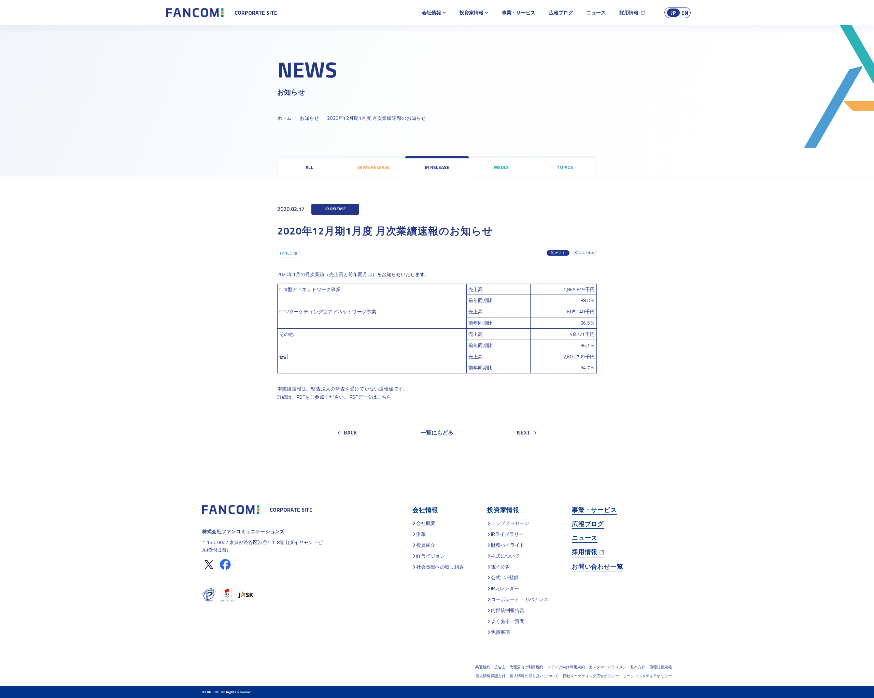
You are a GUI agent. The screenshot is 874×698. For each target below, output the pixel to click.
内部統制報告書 (507, 610)
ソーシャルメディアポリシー (647, 676)
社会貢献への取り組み (440, 566)
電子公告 (500, 566)
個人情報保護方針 (491, 676)
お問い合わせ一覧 (597, 566)
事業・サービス (518, 12)
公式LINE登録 (505, 577)
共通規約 (482, 667)
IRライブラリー (507, 534)
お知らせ (309, 118)
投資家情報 (471, 12)
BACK (350, 432)
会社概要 (425, 523)
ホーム (284, 118)
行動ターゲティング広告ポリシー (591, 676)
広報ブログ (561, 12)
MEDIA (501, 167)
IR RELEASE (437, 167)
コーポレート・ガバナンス (519, 599)
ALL (309, 167)
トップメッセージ (510, 523)
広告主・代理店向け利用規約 (518, 667)
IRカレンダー (505, 588)
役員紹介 (425, 545)
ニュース (596, 12)
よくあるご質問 (507, 621)
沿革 (421, 534)
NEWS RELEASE (373, 167)
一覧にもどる (437, 432)
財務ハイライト (507, 545)
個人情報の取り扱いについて (534, 676)
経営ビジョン (430, 555)
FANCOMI (288, 253)
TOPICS (565, 167)
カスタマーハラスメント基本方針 (617, 667)
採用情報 (628, 12)
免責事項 (500, 632)
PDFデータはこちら (370, 396)
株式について (505, 555)
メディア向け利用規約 (566, 667)
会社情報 (431, 12)
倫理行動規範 (660, 667)
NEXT (523, 432)
